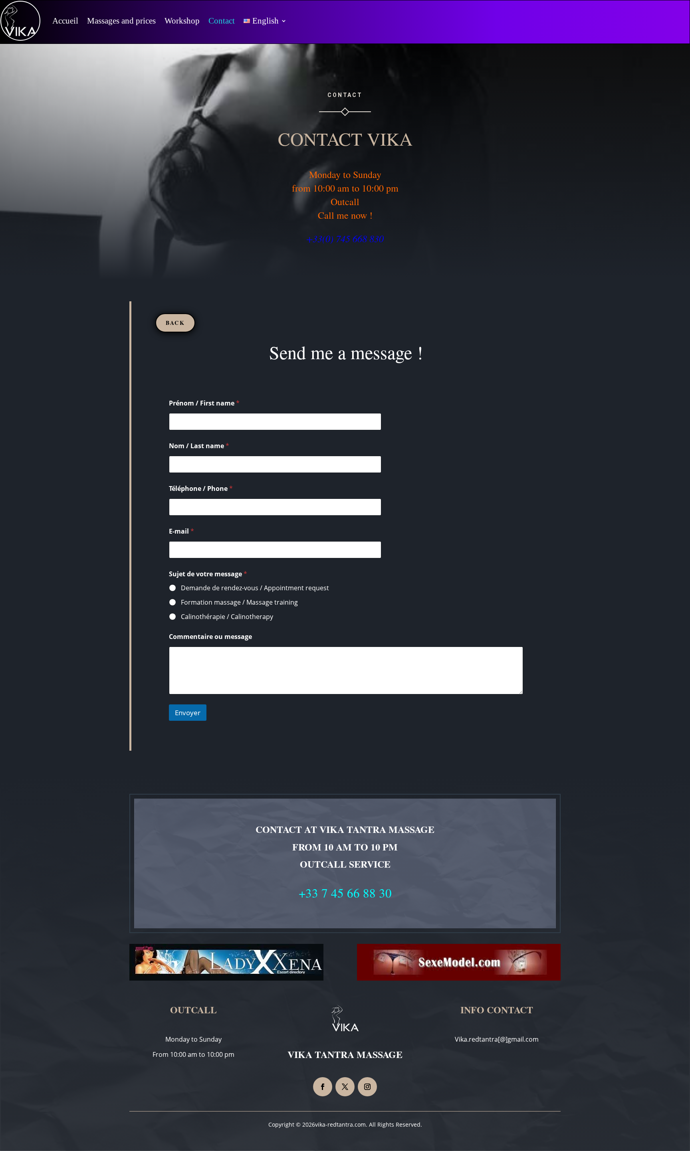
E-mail (181, 531)
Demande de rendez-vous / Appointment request (255, 588)
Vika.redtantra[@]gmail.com (497, 1039)
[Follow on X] (345, 1086)
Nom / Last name (199, 446)
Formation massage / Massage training (239, 602)
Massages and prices (121, 21)
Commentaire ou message (210, 637)
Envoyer (187, 712)
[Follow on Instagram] (367, 1086)
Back (175, 322)
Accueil (65, 21)
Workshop (182, 21)
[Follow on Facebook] (322, 1086)
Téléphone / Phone (201, 488)
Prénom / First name (204, 403)
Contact (221, 21)
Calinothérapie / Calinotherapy (227, 617)
